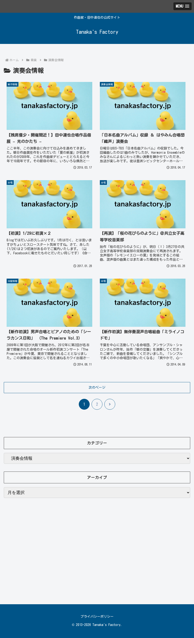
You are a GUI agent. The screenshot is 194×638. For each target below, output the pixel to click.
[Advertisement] (97, 551)
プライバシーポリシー (97, 616)
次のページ (97, 387)
